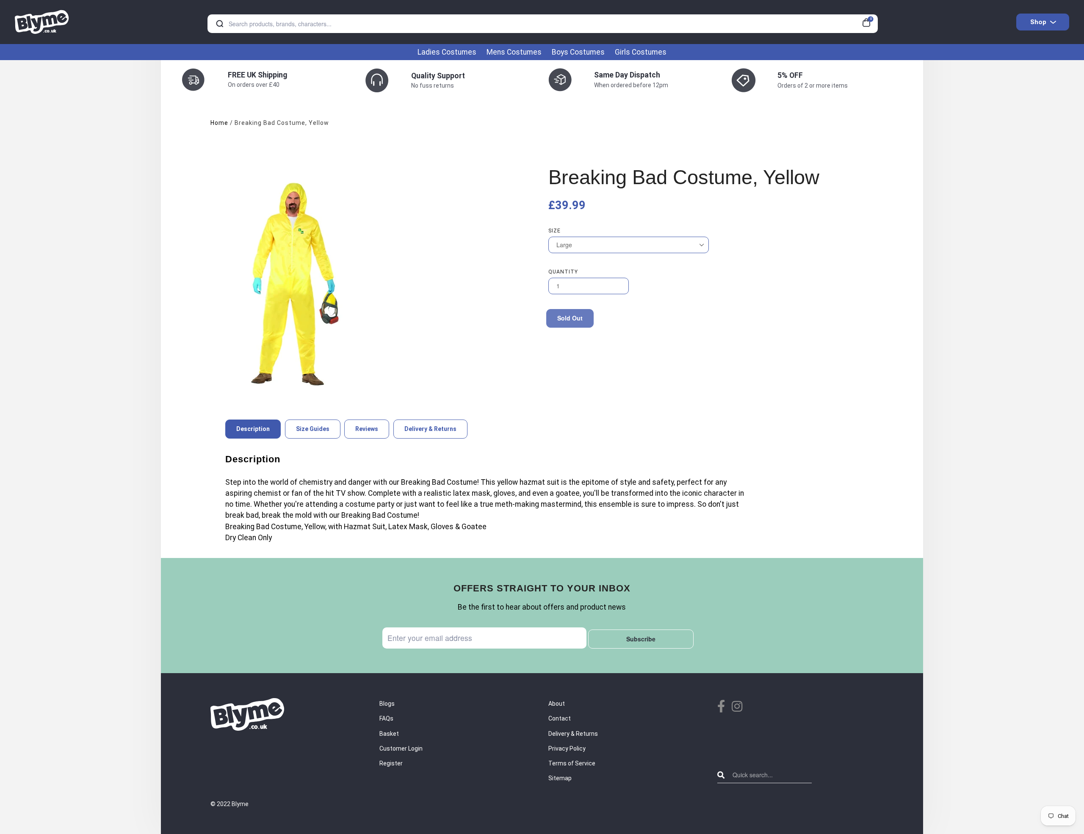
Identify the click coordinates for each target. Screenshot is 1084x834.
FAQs (386, 718)
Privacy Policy (567, 748)
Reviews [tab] (366, 428)
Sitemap (560, 778)
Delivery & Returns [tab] (430, 428)
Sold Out (570, 318)
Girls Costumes (640, 52)
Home (219, 122)
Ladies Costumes (447, 52)
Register (391, 763)
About (556, 703)
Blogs (387, 703)
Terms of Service (571, 763)
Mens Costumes (514, 52)
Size (554, 231)
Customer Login (401, 748)
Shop (1038, 22)
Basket (389, 733)
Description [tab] (253, 428)
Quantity (563, 272)
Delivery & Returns (573, 733)
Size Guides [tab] (312, 428)
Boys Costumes (578, 52)
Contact (559, 718)
